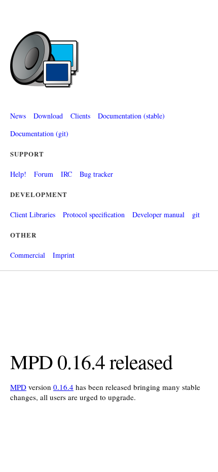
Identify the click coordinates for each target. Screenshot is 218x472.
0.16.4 (63, 387)
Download (48, 116)
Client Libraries (32, 214)
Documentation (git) (39, 133)
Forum (43, 174)
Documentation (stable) (131, 116)
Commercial (27, 255)
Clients (80, 116)
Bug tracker (96, 174)
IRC (66, 174)
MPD (18, 387)
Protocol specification (94, 214)
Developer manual (158, 214)
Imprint (64, 255)
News (18, 116)
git (196, 214)
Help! (18, 174)
